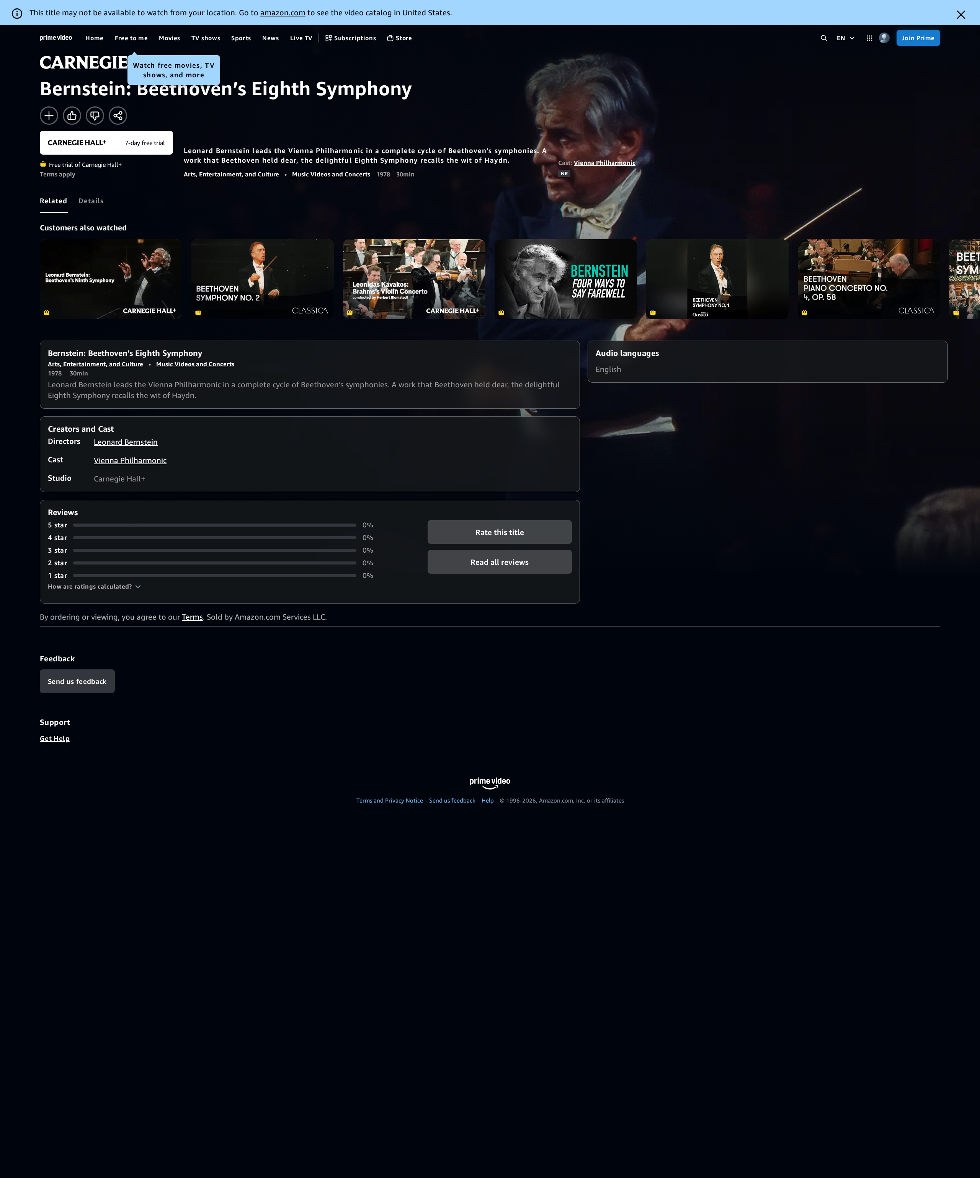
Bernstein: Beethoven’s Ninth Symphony (111, 279)
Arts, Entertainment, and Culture (231, 174)
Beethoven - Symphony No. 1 (717, 279)
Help (488, 800)
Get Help (55, 738)
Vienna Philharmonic (604, 162)
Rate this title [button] (499, 532)
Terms (192, 616)
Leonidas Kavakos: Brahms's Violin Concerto (414, 279)
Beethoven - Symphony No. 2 (262, 279)
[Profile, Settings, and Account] (884, 38)
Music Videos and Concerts (331, 174)
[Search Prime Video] (824, 38)
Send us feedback (452, 800)
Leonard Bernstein (126, 441)
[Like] (72, 115)
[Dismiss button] (961, 14)
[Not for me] (95, 115)
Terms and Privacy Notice (389, 800)
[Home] (56, 38)
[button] (94, 586)
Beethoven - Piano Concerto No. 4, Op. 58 (869, 279)
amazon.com (282, 12)
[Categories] (869, 38)
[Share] (118, 115)
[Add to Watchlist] (49, 115)
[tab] (54, 200)
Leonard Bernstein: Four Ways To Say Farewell (566, 279)
